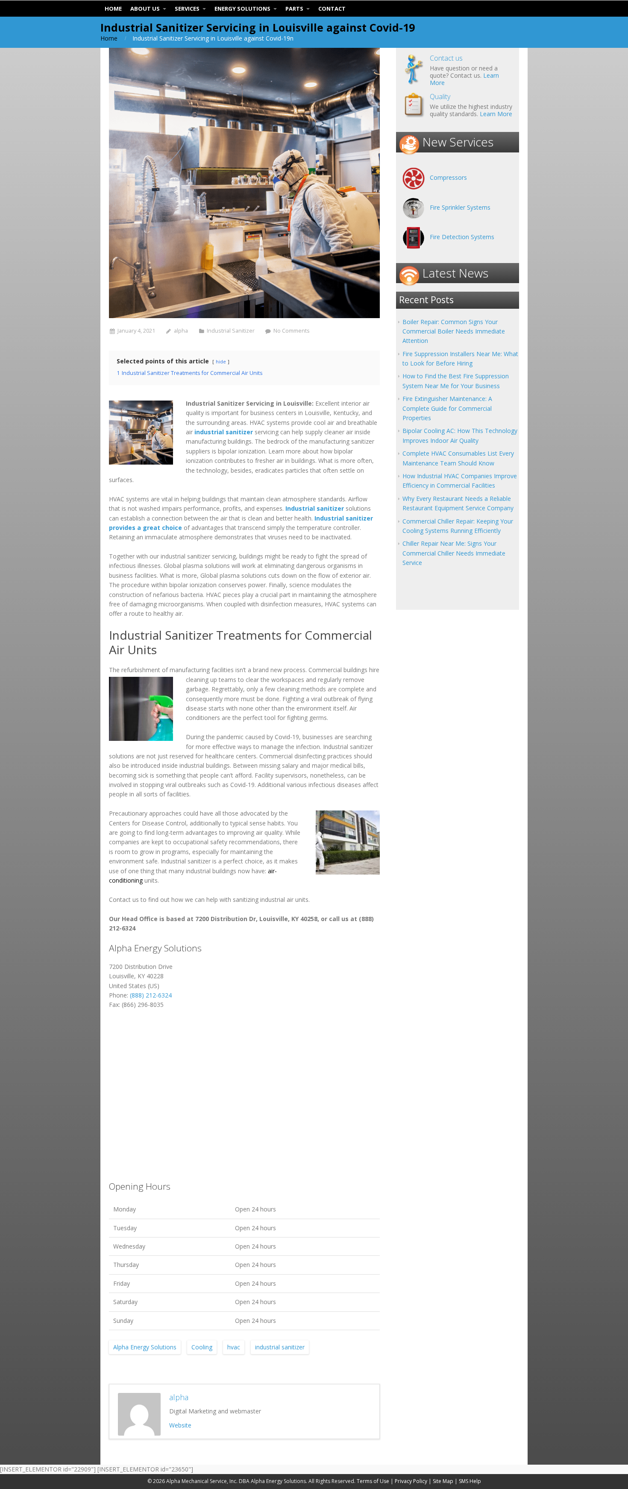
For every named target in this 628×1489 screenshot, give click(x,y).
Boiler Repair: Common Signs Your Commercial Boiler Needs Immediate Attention (453, 331)
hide (221, 361)
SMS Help (470, 1481)
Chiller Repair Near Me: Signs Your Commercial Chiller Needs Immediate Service (453, 553)
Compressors (448, 177)
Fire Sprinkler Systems (460, 207)
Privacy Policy (411, 1481)
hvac (233, 1347)
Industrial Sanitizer (231, 330)
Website (180, 1425)
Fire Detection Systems (462, 237)
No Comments (291, 330)
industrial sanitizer (280, 1347)
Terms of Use (373, 1481)
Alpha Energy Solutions (144, 1347)
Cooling (201, 1347)
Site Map (443, 1481)
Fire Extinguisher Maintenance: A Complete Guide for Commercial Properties (447, 408)
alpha (181, 330)
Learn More (496, 114)
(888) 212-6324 (151, 995)
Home (108, 38)
